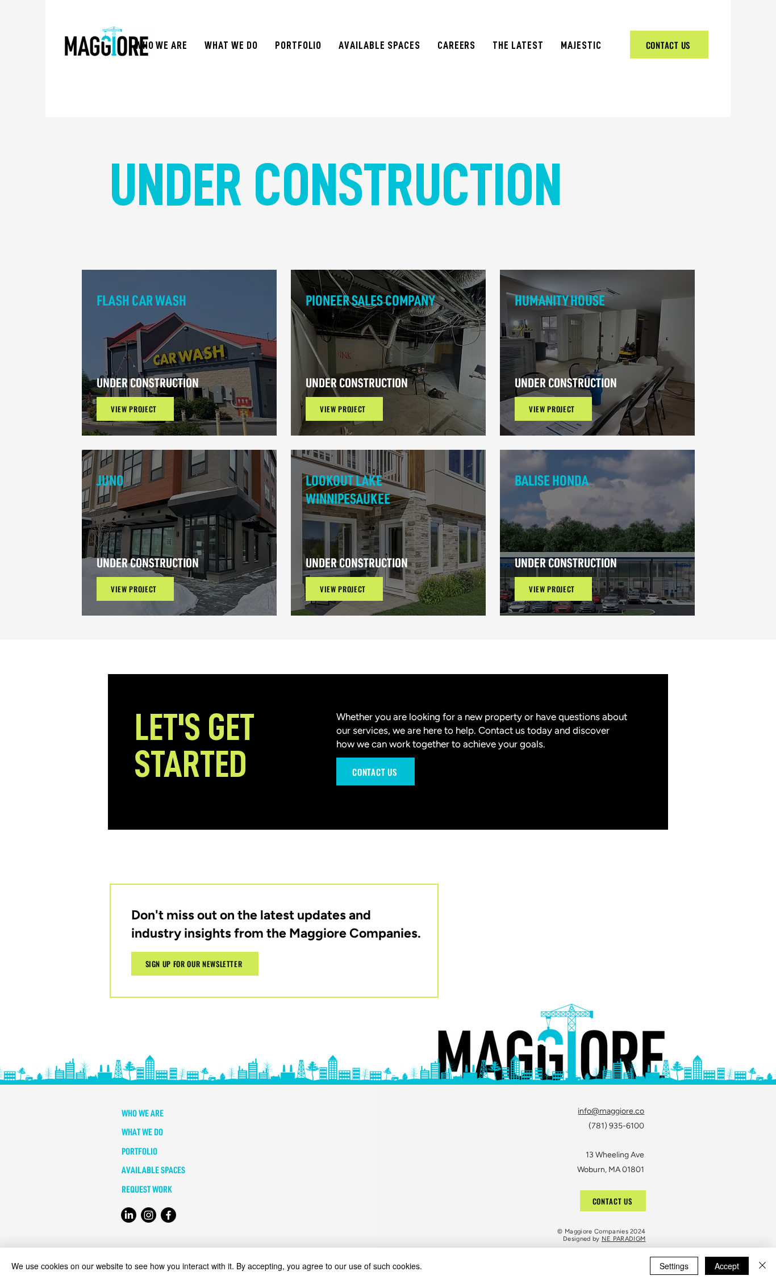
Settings (674, 1266)
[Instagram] (148, 1215)
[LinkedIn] (128, 1215)
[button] (161, 45)
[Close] (762, 1266)
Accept (727, 1266)
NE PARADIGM (624, 1239)
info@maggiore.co (611, 1111)
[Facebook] (168, 1215)
